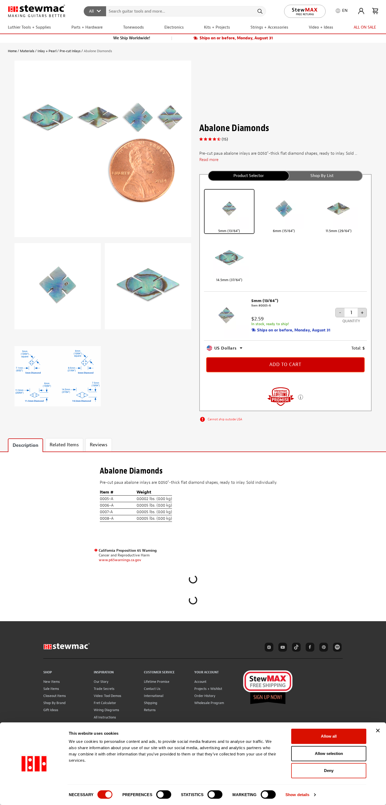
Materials (27, 51)
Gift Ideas (50, 710)
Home (12, 51)
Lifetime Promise (156, 681)
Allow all (329, 736)
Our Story (101, 681)
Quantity (351, 321)
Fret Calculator (105, 703)
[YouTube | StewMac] (282, 648)
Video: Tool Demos (107, 696)
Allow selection (329, 753)
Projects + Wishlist (208, 688)
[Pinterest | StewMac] (322, 648)
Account (200, 681)
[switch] (163, 794)
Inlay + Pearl (47, 51)
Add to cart (285, 365)
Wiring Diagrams (106, 710)
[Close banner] (378, 730)
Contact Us (152, 688)
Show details (297, 794)
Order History (204, 696)
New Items (51, 681)
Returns (150, 710)
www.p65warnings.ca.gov (120, 560)
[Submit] (259, 11)
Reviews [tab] (98, 445)
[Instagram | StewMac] (268, 648)
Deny (328, 770)
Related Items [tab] (64, 445)
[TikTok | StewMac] (295, 648)
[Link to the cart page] (375, 11)
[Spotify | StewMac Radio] (336, 648)
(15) (225, 139)
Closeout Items (54, 696)
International (153, 696)
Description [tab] (25, 445)
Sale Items (51, 688)
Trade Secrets (104, 688)
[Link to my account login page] (361, 11)
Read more (208, 159)
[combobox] (175, 11)
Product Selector (248, 175)
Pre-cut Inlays (70, 51)
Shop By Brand (54, 703)
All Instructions (105, 717)
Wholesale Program (209, 703)
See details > (300, 396)
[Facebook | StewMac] (309, 648)
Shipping (150, 703)
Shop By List (321, 175)
